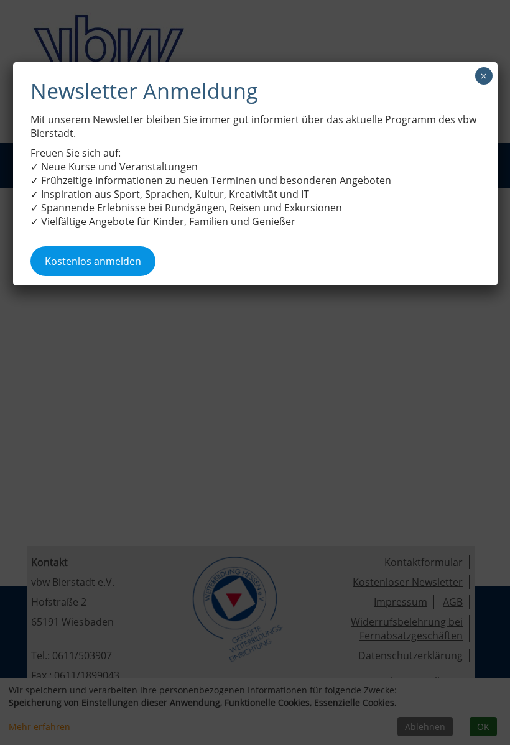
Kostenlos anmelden (93, 261)
